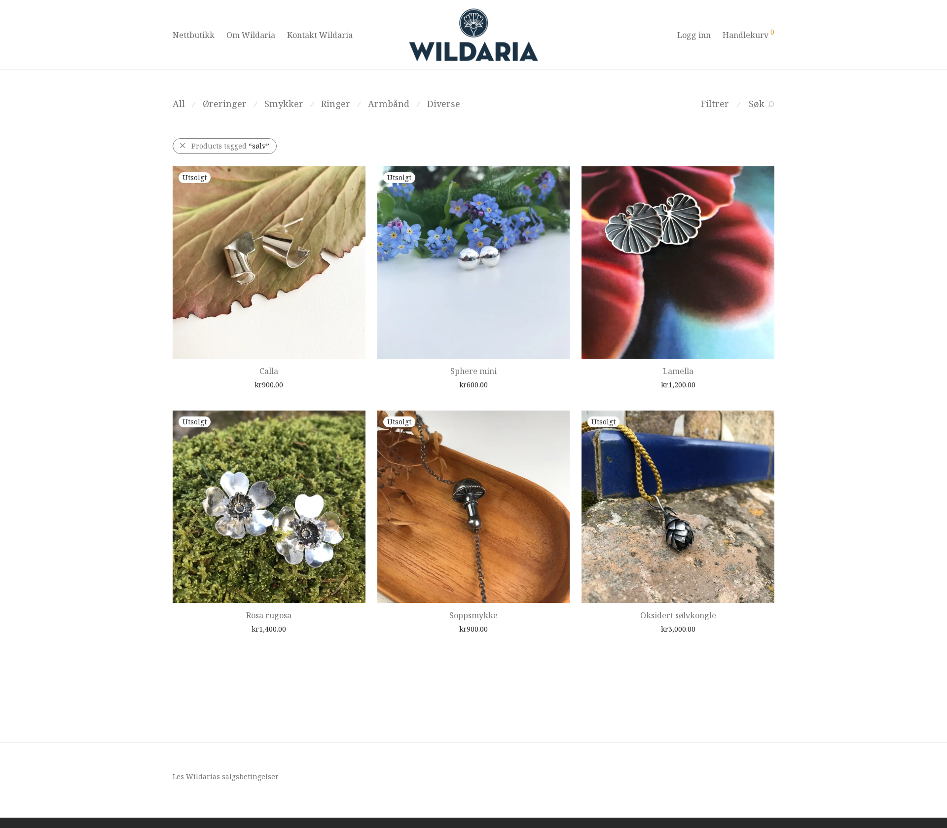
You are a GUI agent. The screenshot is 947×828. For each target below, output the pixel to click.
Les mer (247, 384)
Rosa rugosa (268, 615)
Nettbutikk (194, 35)
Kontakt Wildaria (320, 35)
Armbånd (388, 104)
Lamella (678, 371)
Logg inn (694, 35)
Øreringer (225, 104)
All (179, 104)
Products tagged (230, 146)
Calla (268, 371)
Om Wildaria (250, 35)
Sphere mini (473, 371)
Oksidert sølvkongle (678, 615)
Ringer (335, 104)
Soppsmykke (473, 615)
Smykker (283, 104)
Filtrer (715, 104)
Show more (285, 384)
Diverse (443, 104)
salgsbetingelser (250, 776)
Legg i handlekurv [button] (656, 384)
